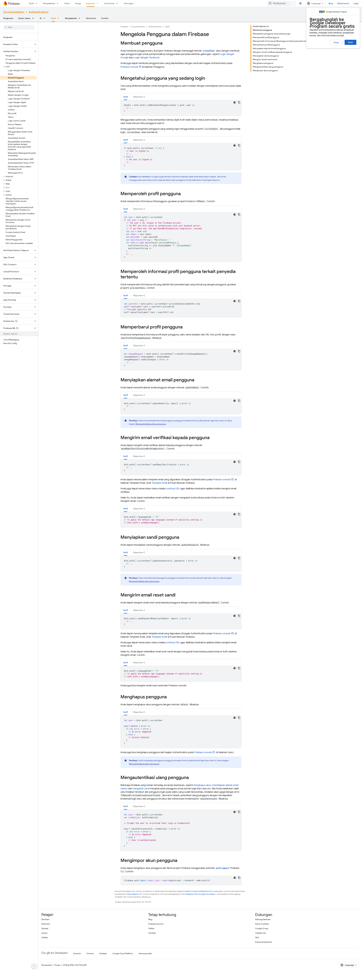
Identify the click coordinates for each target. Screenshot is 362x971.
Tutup (336, 42)
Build (31, 3)
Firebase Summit (155, 924)
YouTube (152, 933)
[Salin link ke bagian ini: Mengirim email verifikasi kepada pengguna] (212, 438)
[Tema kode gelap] (234, 102)
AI (41, 18)
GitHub (44, 937)
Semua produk (145, 953)
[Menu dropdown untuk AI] (45, 18)
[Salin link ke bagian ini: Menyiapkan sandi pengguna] (182, 537)
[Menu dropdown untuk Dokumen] (98, 3)
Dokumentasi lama (263, 942)
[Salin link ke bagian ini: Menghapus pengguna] (169, 697)
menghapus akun (202, 785)
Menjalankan (49, 3)
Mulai (350, 42)
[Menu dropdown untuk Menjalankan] (58, 3)
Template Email (159, 483)
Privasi (57, 965)
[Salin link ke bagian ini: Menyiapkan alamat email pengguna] (197, 380)
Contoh (104, 18)
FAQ (257, 937)
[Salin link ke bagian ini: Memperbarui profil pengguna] (185, 327)
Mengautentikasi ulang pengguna (151, 424)
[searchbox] (19, 27)
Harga (78, 3)
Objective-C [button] (139, 97)
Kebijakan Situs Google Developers (200, 894)
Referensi (91, 18)
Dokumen (90, 3)
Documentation (13, 12)
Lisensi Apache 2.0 (134, 894)
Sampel (44, 928)
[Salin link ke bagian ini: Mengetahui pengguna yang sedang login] (208, 78)
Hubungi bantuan (263, 919)
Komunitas (109, 3)
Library (44, 933)
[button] (17, 44)
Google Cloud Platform (122, 953)
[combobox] (281, 3)
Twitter (151, 928)
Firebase (124, 26)
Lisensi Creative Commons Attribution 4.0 (195, 891)
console (129, 67)
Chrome (90, 953)
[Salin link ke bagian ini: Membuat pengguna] (165, 43)
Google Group (261, 928)
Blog (331, 3)
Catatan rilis (260, 933)
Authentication (38, 12)
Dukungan (128, 3)
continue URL (173, 488)
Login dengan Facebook (146, 57)
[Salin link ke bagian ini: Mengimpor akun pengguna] (180, 860)
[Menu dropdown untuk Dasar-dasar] (33, 18)
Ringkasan (8, 18)
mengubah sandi (141, 788)
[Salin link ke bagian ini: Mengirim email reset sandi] (178, 595)
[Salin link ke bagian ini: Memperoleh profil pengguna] (183, 194)
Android (77, 953)
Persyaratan (46, 965)
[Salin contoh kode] (239, 102)
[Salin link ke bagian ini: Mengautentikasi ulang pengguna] (191, 778)
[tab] (125, 96)
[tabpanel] (181, 108)
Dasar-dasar (24, 18)
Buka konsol (343, 3)
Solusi (67, 3)
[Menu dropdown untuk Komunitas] (118, 3)
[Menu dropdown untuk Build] (37, 3)
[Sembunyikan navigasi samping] (34, 966)
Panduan (45, 919)
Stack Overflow (262, 924)
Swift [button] (125, 97)
